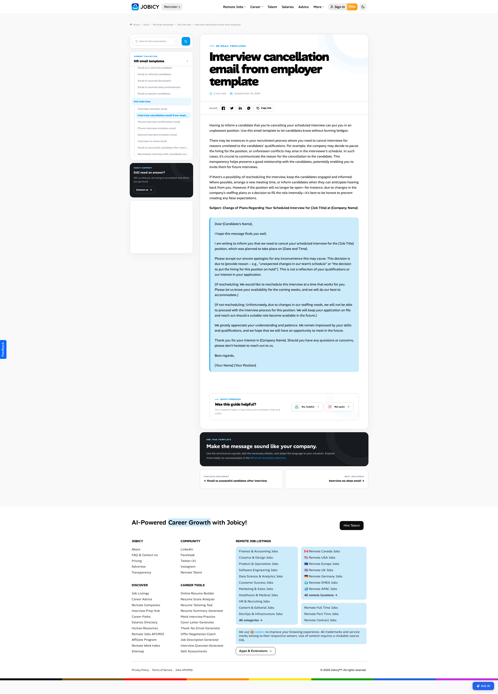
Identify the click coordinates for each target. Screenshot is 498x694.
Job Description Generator (200, 640)
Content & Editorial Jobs (256, 607)
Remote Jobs (233, 7)
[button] (307, 406)
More (317, 7)
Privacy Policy (140, 670)
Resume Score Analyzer (198, 599)
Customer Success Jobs (256, 582)
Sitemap (138, 651)
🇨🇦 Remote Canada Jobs (322, 551)
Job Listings (140, 593)
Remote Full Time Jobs (321, 607)
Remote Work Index (146, 645)
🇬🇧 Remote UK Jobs (318, 570)
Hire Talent (352, 525)
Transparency (141, 572)
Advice (303, 7)
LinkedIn (187, 549)
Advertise (139, 567)
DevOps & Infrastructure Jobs (261, 614)
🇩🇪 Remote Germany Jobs (323, 576)
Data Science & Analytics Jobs (261, 576)
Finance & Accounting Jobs (258, 551)
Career (255, 7)
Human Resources (145, 628)
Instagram (188, 567)
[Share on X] (231, 108)
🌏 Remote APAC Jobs (320, 589)
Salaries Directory (145, 622)
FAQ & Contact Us (145, 555)
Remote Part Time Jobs (321, 614)
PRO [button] (352, 7)
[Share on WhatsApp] (248, 108)
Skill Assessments (194, 651)
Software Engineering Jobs (258, 570)
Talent (272, 7)
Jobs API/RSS (184, 670)
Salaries (288, 7)
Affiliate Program (144, 640)
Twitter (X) (188, 561)
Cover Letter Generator (197, 622)
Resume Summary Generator (202, 611)
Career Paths (141, 616)
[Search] (186, 41)
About (136, 549)
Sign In (340, 7)
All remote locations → (321, 595)
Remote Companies (146, 605)
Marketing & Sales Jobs (256, 589)
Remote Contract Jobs (320, 620)
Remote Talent (191, 572)
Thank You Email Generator (200, 628)
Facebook (188, 555)
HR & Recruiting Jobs (254, 601)
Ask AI (485, 686)
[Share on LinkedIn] (240, 108)
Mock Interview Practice (198, 616)
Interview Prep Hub (146, 611)
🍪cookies (257, 632)
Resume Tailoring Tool (197, 605)
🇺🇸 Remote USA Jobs (319, 557)
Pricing (137, 561)
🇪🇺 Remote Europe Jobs (321, 564)
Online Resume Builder (197, 593)
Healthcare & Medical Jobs (258, 595)
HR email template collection (268, 458)
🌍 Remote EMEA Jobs (321, 582)
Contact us (144, 190)
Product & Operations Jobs (258, 564)
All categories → (251, 620)
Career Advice (142, 599)
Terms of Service (162, 670)
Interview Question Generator (202, 645)
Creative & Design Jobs (256, 557)
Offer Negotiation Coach (198, 634)
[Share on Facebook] (223, 108)
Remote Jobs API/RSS (148, 634)
